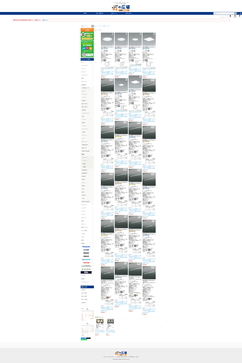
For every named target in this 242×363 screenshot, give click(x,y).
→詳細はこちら (45, 20)
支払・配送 (109, 356)
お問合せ (137, 356)
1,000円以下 (83, 289)
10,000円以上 (83, 302)
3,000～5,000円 (84, 296)
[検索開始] (235, 13)
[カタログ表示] (240, 13)
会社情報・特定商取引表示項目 (122, 356)
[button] (96, 327)
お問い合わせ (129, 13)
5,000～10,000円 (84, 299)
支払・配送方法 (99, 13)
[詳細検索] (233, 13)
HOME (85, 13)
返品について (113, 356)
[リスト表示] (238, 13)
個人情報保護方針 (131, 356)
